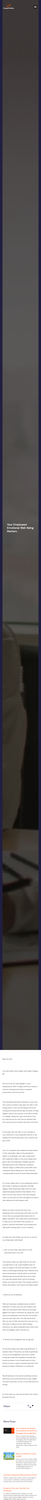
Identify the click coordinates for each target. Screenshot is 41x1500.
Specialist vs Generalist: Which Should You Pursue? (20, 1475)
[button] (35, 7)
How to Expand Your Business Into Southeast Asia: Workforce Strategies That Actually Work (26, 1430)
